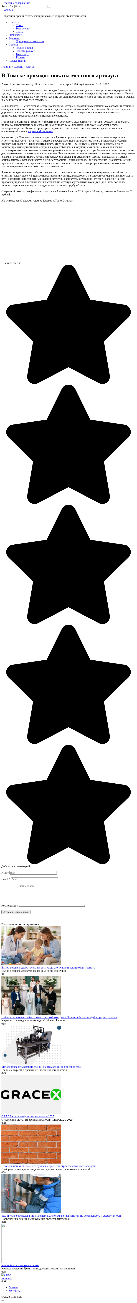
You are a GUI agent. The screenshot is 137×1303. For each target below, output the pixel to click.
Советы (13, 44)
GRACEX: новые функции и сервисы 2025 (27, 1116)
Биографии (15, 34)
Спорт (19, 25)
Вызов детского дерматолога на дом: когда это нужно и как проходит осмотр (48, 967)
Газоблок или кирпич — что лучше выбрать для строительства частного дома (48, 1166)
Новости (14, 22)
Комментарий (9, 905)
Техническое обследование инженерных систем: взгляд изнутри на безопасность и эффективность (61, 1215)
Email (5, 879)
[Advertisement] (68, 233)
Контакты (15, 1290)
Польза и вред (24, 47)
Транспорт (22, 54)
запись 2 (6, 1278)
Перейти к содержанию (15, 2)
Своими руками (25, 50)
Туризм (20, 57)
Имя (5, 872)
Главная (13, 1287)
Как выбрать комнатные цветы (20, 1265)
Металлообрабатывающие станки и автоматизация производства (41, 1066)
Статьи (20, 31)
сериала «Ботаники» (40, 131)
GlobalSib (7, 9)
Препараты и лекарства (30, 41)
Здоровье (14, 38)
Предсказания (17, 60)
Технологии (23, 28)
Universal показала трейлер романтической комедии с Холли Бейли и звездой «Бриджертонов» (59, 1017)
